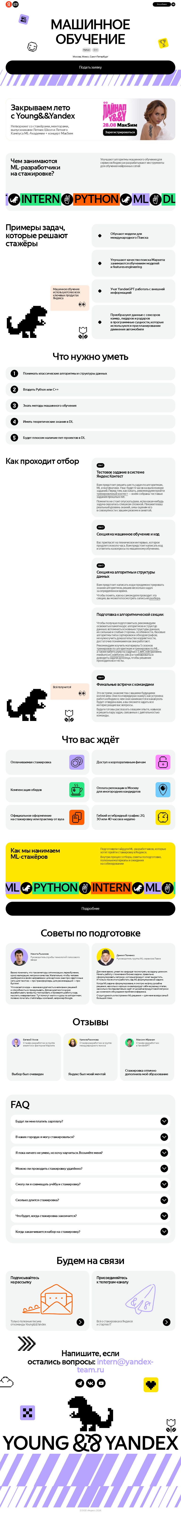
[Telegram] (79, 1383)
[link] (34, 1057)
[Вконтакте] (90, 1383)
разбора (154, 598)
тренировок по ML (146, 648)
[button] (162, 4)
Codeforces (117, 654)
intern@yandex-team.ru (115, 1365)
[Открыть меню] (173, 4)
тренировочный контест (112, 494)
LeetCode (144, 651)
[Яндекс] (9, 4)
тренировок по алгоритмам (114, 648)
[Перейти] (47, 1301)
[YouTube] (101, 1383)
